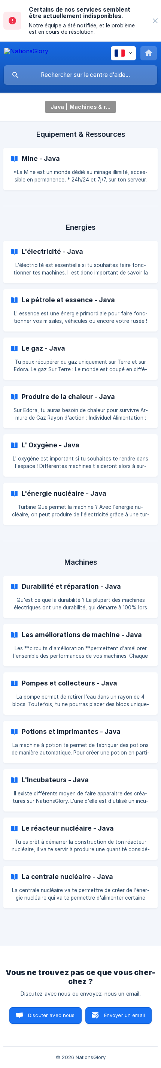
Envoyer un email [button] (124, 1015)
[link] (80, 169)
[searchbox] (80, 75)
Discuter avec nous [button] (51, 1015)
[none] (155, 20)
